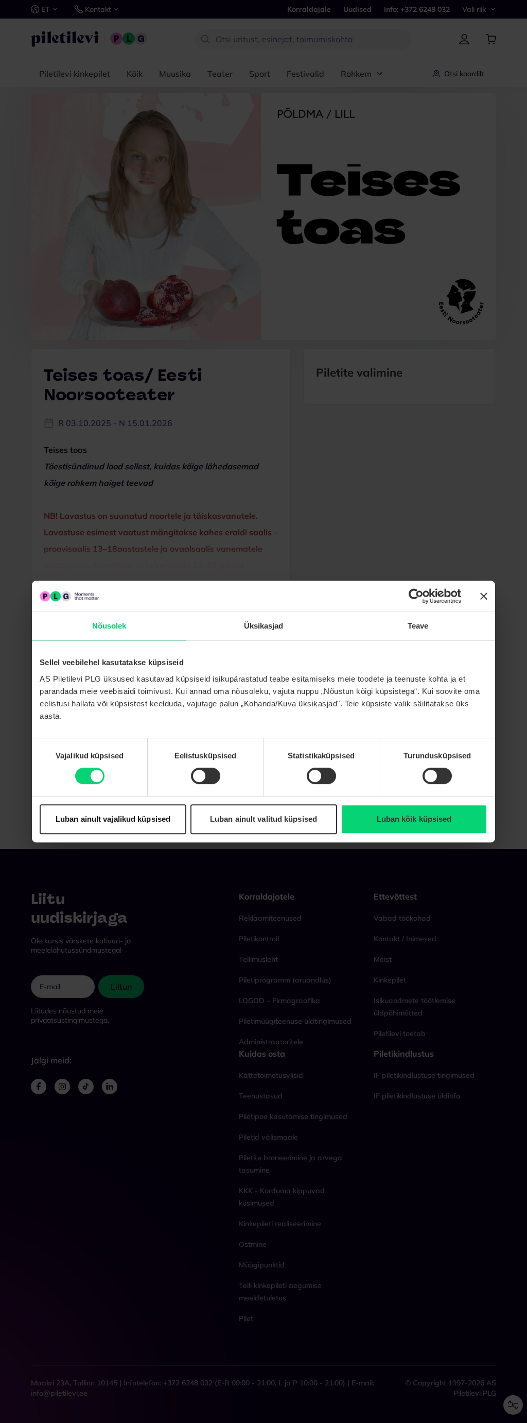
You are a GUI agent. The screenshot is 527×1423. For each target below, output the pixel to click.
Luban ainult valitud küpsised (263, 819)
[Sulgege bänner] (483, 596)
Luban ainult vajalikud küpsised (113, 819)
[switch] (205, 776)
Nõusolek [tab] (109, 625)
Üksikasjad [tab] (264, 625)
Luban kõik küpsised (414, 819)
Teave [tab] (418, 625)
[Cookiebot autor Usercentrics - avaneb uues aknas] (416, 596)
